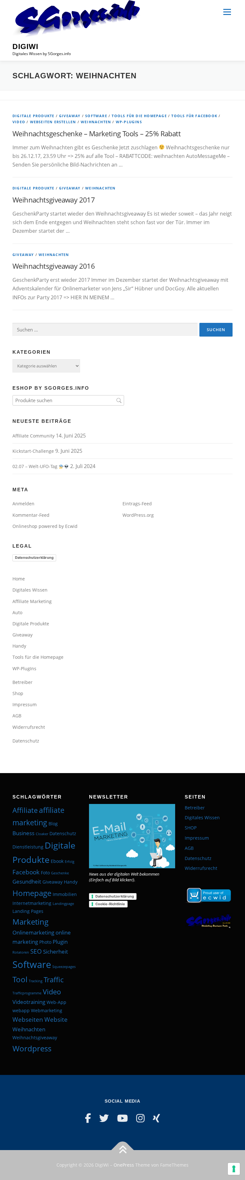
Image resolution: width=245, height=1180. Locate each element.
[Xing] (156, 1118)
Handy (19, 646)
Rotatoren (20, 952)
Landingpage (63, 903)
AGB (16, 716)
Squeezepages (64, 966)
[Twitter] (104, 1118)
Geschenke (60, 873)
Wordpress (31, 1048)
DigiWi (25, 46)
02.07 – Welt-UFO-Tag (35, 466)
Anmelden (23, 504)
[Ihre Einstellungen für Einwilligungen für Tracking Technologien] (234, 1169)
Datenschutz (25, 741)
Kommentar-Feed (30, 515)
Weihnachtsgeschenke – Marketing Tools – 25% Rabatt (96, 133)
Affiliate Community (33, 436)
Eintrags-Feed (137, 504)
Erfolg (69, 861)
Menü (227, 11)
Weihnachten (96, 121)
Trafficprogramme (26, 993)
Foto (45, 873)
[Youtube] (122, 1118)
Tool (19, 979)
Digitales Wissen (30, 590)
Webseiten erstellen (53, 121)
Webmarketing (46, 1010)
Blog (53, 824)
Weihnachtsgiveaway (34, 1037)
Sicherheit (55, 951)
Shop (17, 693)
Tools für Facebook (194, 115)
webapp (21, 1010)
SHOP (191, 828)
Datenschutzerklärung (34, 557)
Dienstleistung (27, 847)
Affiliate (25, 810)
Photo (45, 942)
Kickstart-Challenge (33, 451)
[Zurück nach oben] (122, 1150)
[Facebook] (88, 1118)
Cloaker (42, 834)
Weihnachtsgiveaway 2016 (53, 266)
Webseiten (27, 1019)
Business (23, 833)
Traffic (53, 979)
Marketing (30, 921)
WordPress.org (138, 515)
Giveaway (70, 115)
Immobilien (65, 894)
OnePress (124, 1165)
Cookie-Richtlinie (110, 904)
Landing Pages (27, 911)
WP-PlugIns (129, 121)
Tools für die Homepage (139, 115)
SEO (36, 951)
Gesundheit (26, 881)
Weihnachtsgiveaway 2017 (53, 199)
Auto (17, 612)
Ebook (57, 861)
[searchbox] (68, 400)
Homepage (31, 893)
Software (96, 115)
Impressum (24, 704)
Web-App (56, 1002)
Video (18, 121)
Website (56, 1019)
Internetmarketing (31, 903)
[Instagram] (140, 1118)
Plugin (60, 941)
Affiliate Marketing (32, 601)
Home (18, 579)
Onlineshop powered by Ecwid (45, 526)
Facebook (26, 872)
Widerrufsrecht (28, 727)
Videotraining (28, 1002)
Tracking (35, 981)
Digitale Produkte (33, 115)
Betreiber (22, 682)
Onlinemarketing (33, 932)
